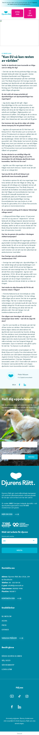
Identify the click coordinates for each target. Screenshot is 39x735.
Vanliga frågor (9, 638)
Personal (19, 733)
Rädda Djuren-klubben (12, 656)
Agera (4, 621)
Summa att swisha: (8, 536)
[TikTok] (19, 696)
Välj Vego (6, 660)
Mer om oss (7, 514)
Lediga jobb (7, 669)
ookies (6, 629)
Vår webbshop (8, 665)
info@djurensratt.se (15, 585)
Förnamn (5, 439)
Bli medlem (6, 616)
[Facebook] (12, 707)
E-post (4, 452)
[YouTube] (12, 696)
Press (4, 625)
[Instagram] (27, 696)
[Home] (7, 13)
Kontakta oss (8, 598)
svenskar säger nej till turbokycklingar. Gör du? (19, 3)
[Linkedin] (19, 707)
